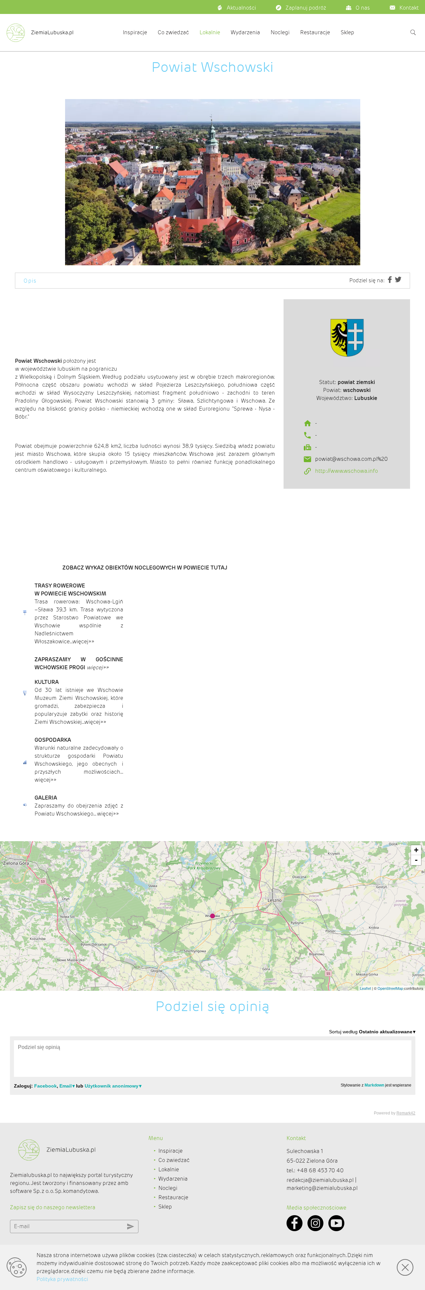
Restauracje (315, 32)
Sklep (347, 32)
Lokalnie (210, 32)
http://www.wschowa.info (346, 470)
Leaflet (365, 988)
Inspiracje (135, 32)
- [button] (416, 860)
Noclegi (280, 32)
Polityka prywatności (62, 1279)
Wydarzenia (245, 32)
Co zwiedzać (173, 32)
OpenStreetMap (390, 988)
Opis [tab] (30, 280)
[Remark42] (212, 1071)
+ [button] (416, 850)
